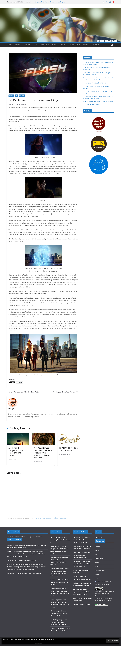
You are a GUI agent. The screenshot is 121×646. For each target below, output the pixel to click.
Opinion (11, 95)
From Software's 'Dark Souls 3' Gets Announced (98, 101)
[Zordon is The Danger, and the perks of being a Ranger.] (18, 434)
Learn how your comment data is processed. (50, 518)
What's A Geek (107, 591)
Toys (63, 45)
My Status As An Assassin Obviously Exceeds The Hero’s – (60, 540)
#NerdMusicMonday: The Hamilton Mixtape (24, 392)
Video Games (44, 45)
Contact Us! (95, 45)
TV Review (21, 95)
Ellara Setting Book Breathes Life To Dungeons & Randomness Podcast (82, 555)
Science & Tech (75, 45)
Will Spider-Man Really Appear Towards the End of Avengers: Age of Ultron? (81, 592)
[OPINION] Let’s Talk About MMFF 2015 (68, 449)
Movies (27, 45)
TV (36, 45)
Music (85, 45)
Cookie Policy (38, 643)
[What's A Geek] (60, 10)
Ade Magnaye (11, 573)
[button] (21, 45)
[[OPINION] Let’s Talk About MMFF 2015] (68, 434)
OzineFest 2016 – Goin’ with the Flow (24, 560)
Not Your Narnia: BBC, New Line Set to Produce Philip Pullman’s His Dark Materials (43, 453)
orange (24, 104)
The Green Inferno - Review (91, 105)
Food (96, 579)
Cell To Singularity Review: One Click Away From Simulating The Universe (58, 622)
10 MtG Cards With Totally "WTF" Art (94, 83)
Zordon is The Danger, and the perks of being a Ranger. (16, 452)
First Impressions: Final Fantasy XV (65, 392)
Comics (17, 45)
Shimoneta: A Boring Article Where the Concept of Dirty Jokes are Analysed (81, 564)
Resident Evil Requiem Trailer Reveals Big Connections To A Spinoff (59, 582)
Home (10, 45)
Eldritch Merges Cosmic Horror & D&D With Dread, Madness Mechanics (58, 613)
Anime (54, 45)
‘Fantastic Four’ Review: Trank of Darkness (20, 569)
